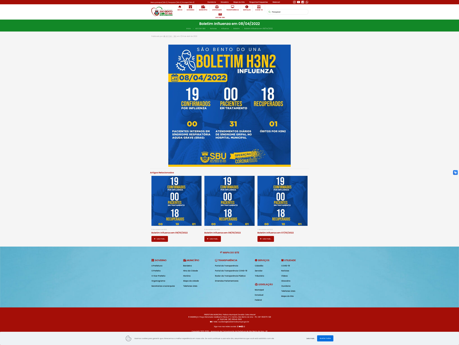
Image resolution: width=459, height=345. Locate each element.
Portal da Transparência (226, 265)
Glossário (285, 281)
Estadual (259, 295)
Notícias (213, 28)
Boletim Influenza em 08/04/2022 (258, 28)
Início (188, 28)
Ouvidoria (285, 286)
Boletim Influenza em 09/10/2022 (169, 232)
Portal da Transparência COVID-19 (231, 270)
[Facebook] (302, 2)
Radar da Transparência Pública (230, 276)
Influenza (225, 28)
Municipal (259, 290)
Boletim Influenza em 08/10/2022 (222, 232)
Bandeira (187, 265)
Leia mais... (310, 338)
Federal (258, 300)
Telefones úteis (190, 286)
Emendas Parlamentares (226, 281)
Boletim (236, 28)
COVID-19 (285, 265)
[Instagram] (294, 2)
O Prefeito (156, 270)
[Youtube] (298, 2)
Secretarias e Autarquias (163, 286)
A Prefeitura (156, 265)
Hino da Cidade (190, 270)
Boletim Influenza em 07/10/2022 (275, 232)
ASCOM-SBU (200, 28)
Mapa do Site (287, 296)
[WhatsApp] (306, 2)
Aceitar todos (325, 338)
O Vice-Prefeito (158, 276)
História (187, 276)
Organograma (158, 281)
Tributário (259, 276)
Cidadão (259, 265)
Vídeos (284, 276)
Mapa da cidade (191, 281)
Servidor (258, 270)
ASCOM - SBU (171, 36)
